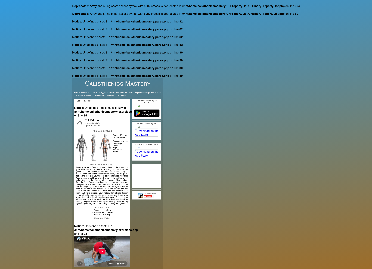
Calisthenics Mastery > (84, 95)
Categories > (100, 95)
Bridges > (111, 95)
